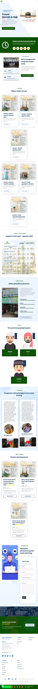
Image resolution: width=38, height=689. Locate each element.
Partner (3, 666)
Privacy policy (20, 668)
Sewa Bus (19, 641)
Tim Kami (4, 670)
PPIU (3, 664)
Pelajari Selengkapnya (27, 75)
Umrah (18, 639)
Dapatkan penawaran (8, 28)
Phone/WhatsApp (26, 577)
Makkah (30, 639)
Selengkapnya (10, 496)
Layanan (4, 672)
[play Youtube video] (10, 443)
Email (23, 572)
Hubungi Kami (30, 625)
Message (24, 583)
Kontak (3, 668)
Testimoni (19, 664)
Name (23, 566)
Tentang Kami (5, 662)
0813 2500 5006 (30, 21)
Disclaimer (19, 666)
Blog (3, 674)
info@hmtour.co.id (6, 652)
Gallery (19, 662)
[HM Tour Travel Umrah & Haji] (1, 1)
